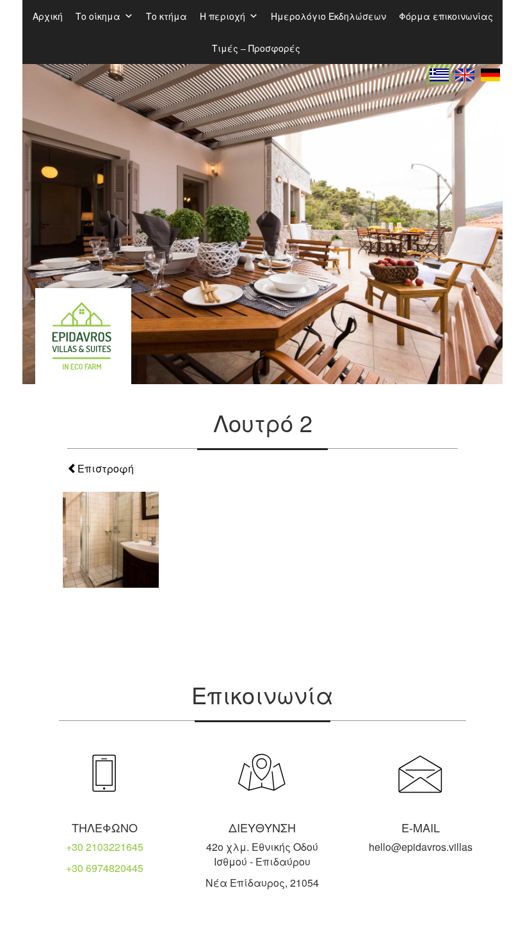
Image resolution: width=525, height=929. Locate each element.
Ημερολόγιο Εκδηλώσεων (328, 16)
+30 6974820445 (104, 867)
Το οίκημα (98, 16)
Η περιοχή (222, 16)
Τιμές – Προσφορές (256, 48)
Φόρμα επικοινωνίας (446, 16)
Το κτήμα (166, 16)
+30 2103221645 (104, 846)
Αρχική (48, 16)
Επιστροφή (105, 468)
